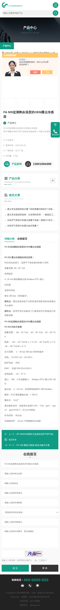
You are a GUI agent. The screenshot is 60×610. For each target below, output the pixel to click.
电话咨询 (55, 135)
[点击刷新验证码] (33, 554)
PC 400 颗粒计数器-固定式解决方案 (33, 445)
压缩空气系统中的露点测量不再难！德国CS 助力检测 (31, 220)
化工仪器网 (35, 601)
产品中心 (7, 46)
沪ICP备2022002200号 (39, 597)
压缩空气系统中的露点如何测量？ (23, 225)
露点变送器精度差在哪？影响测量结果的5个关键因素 (31, 209)
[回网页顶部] (55, 125)
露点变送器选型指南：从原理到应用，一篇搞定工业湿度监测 (31, 214)
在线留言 (22, 238)
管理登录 (23, 605)
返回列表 (12, 440)
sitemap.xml (35, 605)
